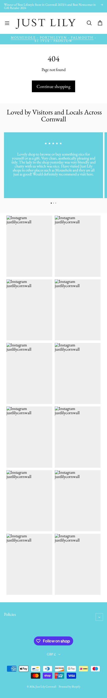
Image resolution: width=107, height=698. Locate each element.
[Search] (89, 23)
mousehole (23, 37)
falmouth (82, 37)
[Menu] (7, 23)
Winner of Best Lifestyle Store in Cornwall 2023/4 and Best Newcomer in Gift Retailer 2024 (50, 6)
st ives (42, 41)
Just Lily (40, 686)
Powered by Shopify (69, 686)
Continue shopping (53, 86)
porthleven (53, 37)
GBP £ (51, 654)
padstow (63, 41)
